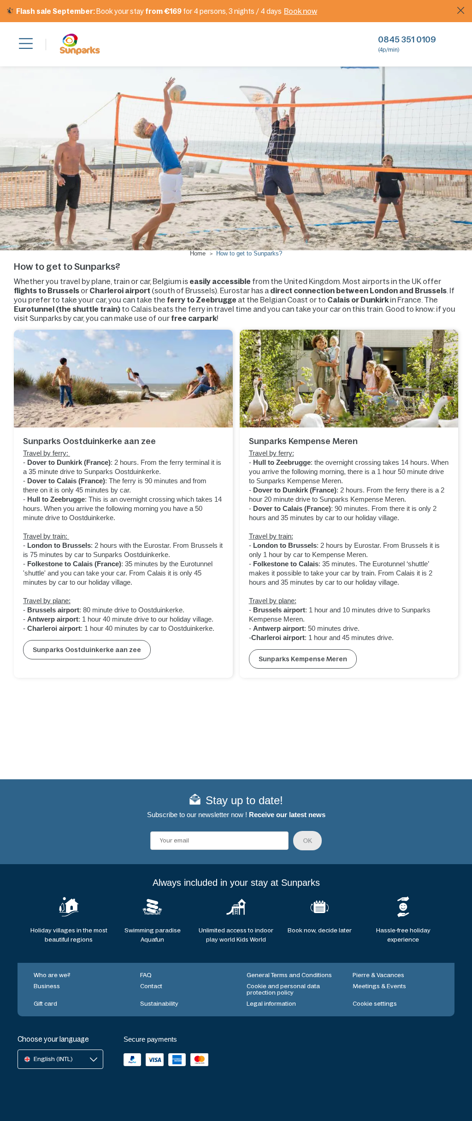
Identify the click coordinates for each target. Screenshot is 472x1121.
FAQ (146, 975)
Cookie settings (375, 1003)
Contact (151, 986)
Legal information (271, 1003)
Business (47, 986)
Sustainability (159, 1003)
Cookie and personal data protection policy (283, 989)
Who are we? (52, 975)
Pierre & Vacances (378, 975)
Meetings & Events (379, 986)
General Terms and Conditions (289, 975)
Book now (300, 11)
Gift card (45, 1003)
